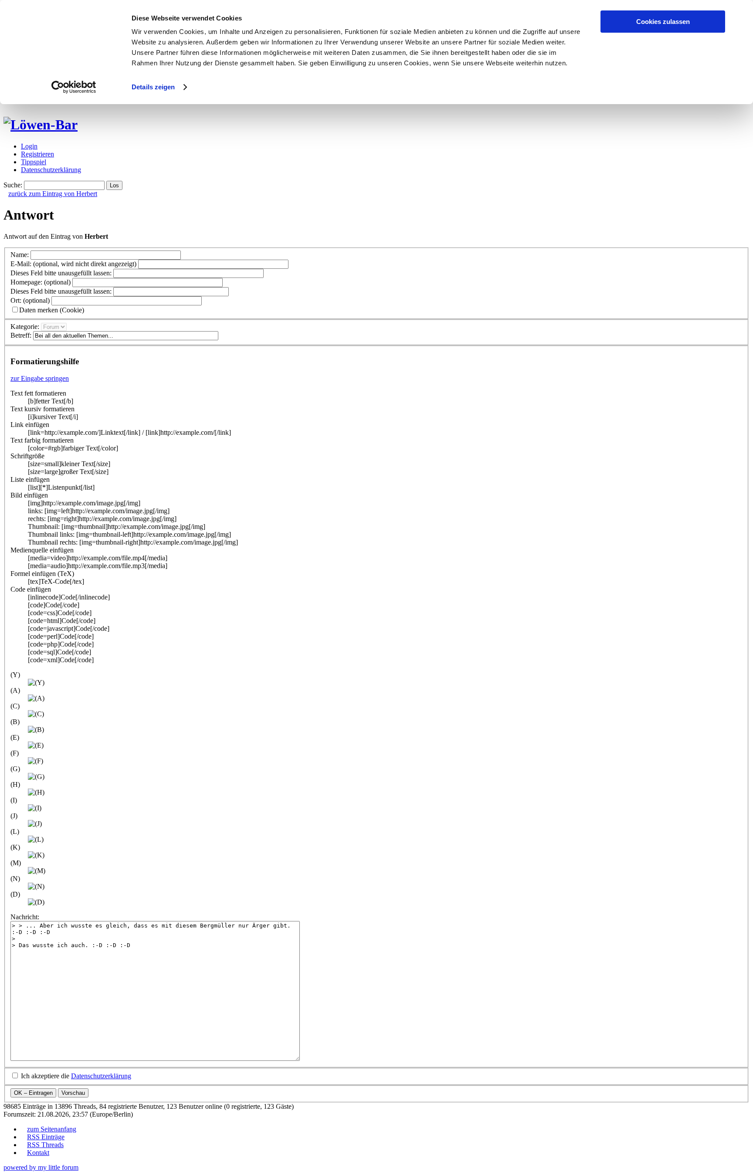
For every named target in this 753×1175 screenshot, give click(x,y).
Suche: (12, 185)
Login (29, 146)
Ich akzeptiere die (76, 1076)
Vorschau (73, 1093)
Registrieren (37, 154)
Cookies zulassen (663, 21)
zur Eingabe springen (39, 378)
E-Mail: (73, 264)
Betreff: (20, 335)
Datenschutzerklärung (51, 169)
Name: (19, 254)
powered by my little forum (40, 1167)
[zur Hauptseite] (40, 124)
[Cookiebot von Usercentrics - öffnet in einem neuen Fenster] (74, 87)
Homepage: (40, 282)
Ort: (30, 300)
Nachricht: (24, 917)
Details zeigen (153, 87)
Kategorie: (24, 326)
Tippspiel (33, 162)
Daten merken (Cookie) (51, 310)
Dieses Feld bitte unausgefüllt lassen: (61, 273)
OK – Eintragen (33, 1093)
